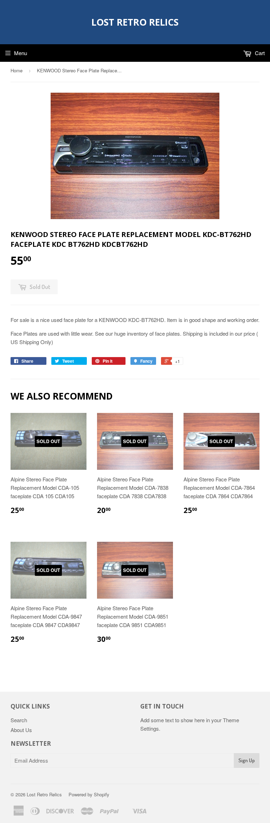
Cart (259, 53)
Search (19, 720)
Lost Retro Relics (135, 22)
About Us (21, 729)
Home (16, 70)
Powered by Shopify (89, 794)
